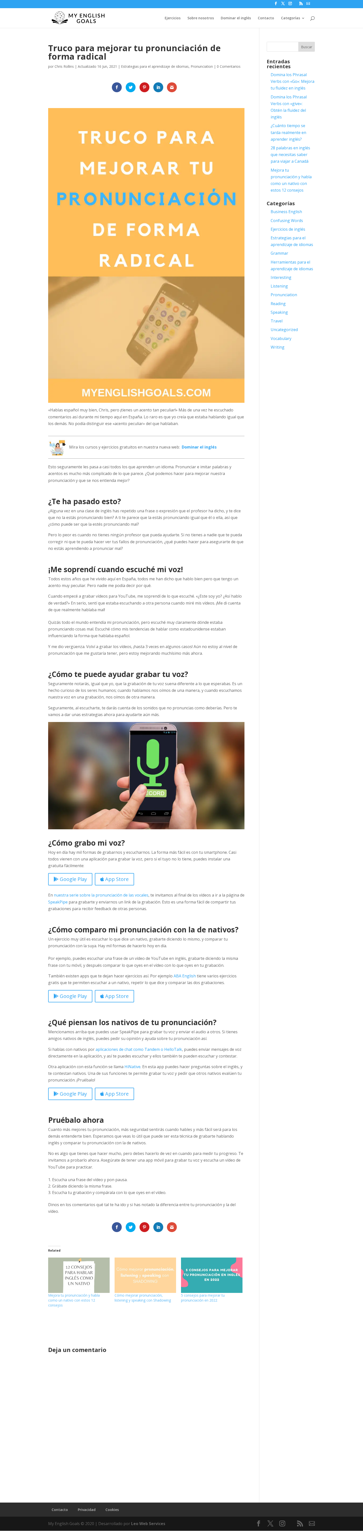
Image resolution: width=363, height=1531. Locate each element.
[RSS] (301, 5)
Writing (277, 347)
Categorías (290, 18)
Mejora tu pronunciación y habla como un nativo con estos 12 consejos (74, 1300)
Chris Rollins (64, 66)
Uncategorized (284, 329)
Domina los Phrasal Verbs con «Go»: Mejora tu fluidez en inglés (292, 81)
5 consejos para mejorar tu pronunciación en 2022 (203, 1298)
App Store (116, 879)
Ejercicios (173, 18)
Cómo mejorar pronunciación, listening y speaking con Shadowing (143, 1298)
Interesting (281, 277)
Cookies (112, 1509)
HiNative (132, 1066)
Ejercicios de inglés (288, 229)
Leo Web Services (148, 1523)
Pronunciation (202, 66)
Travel (276, 321)
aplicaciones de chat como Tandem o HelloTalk (139, 1049)
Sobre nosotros (200, 18)
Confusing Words (287, 220)
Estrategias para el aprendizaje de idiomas (155, 66)
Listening (279, 286)
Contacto (266, 18)
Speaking (279, 312)
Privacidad (87, 1509)
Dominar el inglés (236, 18)
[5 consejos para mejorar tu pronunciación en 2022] (211, 1275)
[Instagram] (290, 5)
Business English (286, 211)
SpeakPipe (58, 902)
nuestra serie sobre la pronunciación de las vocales (101, 895)
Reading (278, 303)
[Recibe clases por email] (308, 3)
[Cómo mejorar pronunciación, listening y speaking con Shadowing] (145, 1275)
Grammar (279, 253)
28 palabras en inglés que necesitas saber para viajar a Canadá (290, 154)
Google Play (73, 879)
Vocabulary (281, 338)
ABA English (185, 976)
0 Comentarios (229, 66)
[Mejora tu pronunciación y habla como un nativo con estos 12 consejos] (79, 1275)
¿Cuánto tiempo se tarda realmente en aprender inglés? (288, 132)
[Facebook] (276, 5)
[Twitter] (283, 5)
